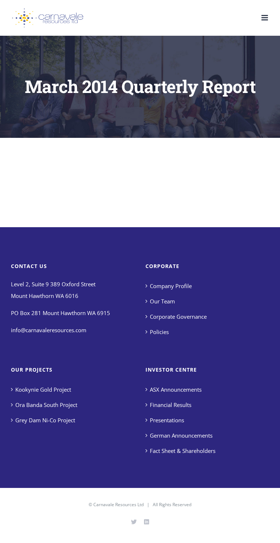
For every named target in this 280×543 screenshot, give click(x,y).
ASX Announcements (176, 389)
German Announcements (181, 435)
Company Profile (171, 286)
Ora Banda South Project (46, 404)
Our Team (162, 301)
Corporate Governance (178, 316)
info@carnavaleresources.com (48, 330)
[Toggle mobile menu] (265, 18)
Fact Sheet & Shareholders (182, 450)
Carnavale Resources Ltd (118, 504)
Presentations (167, 420)
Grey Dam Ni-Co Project (45, 420)
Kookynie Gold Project (43, 389)
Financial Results (170, 404)
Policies (159, 332)
